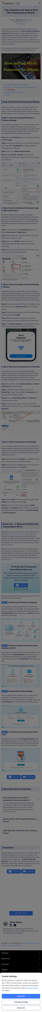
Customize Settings (21, 1002)
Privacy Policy (33, 988)
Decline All (21, 1008)
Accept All (21, 996)
